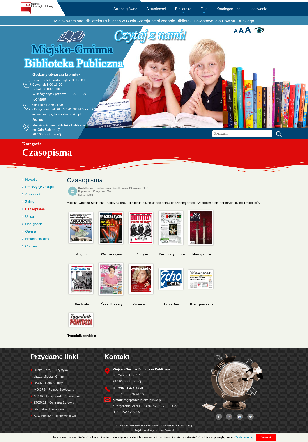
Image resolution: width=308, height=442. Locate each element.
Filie (203, 9)
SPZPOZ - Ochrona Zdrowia (54, 402)
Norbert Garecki (165, 430)
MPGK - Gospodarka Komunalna (57, 396)
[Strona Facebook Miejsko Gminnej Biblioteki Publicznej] (218, 417)
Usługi (29, 216)
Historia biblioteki (37, 239)
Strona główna (125, 9)
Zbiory (29, 202)
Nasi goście (34, 224)
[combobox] (242, 133)
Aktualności (156, 9)
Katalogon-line (228, 9)
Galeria (30, 231)
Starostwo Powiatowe (49, 409)
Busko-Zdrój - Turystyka (51, 370)
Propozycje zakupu (39, 187)
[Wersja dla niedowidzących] (258, 32)
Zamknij (265, 437)
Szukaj (277, 133)
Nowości (31, 179)
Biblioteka (183, 9)
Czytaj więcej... (245, 437)
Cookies (31, 246)
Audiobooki (33, 194)
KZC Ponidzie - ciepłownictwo (55, 415)
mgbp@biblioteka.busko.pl (62, 114)
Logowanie (258, 9)
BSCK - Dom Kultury (48, 383)
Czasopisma (35, 209)
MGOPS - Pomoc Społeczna (54, 389)
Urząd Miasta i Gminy (49, 376)
